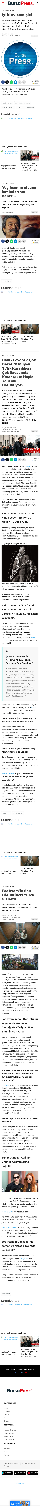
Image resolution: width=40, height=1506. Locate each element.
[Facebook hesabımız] (15, 1372)
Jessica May (7, 1212)
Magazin (34, 36)
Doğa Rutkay (7, 103)
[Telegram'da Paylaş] (15, 82)
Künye (6, 1452)
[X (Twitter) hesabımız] (19, 1372)
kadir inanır (7, 281)
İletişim (6, 1455)
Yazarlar (7, 1448)
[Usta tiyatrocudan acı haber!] (20, 130)
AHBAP (27, 466)
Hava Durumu (8, 1436)
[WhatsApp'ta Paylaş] (11, 82)
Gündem (7, 1411)
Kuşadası (24, 1258)
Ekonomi (7, 1415)
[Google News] (35, 83)
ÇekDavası (6, 813)
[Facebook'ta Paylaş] (3, 82)
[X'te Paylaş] (7, 82)
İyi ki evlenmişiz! (8, 107)
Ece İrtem (5, 1085)
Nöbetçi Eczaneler (10, 1430)
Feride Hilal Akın (9, 1228)
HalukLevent (18, 813)
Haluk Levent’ (8, 773)
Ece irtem (6, 1294)
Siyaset (6, 1421)
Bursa (6, 1408)
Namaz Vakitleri (9, 1433)
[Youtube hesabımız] (26, 1372)
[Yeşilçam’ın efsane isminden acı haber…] (10, 156)
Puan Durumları (9, 1439)
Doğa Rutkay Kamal (23, 103)
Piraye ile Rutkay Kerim (26, 107)
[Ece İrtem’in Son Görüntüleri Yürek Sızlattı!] (30, 329)
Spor (5, 1418)
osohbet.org (20, 1483)
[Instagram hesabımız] (22, 1372)
